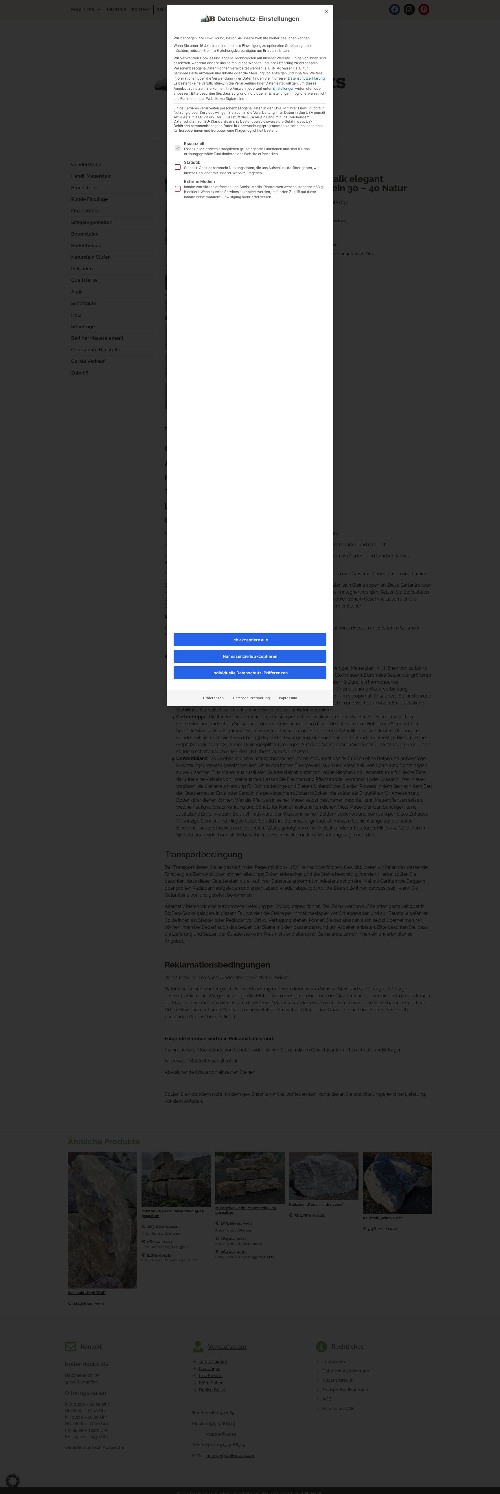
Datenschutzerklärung (306, 78)
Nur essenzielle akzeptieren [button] (250, 656)
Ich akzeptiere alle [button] (250, 639)
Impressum (288, 698)
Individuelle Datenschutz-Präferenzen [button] (250, 672)
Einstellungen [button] (283, 88)
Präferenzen (213, 698)
